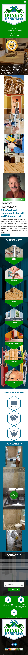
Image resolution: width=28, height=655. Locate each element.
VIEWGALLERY (14, 494)
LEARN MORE (5, 235)
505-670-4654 (14, 35)
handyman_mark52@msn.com (14, 30)
